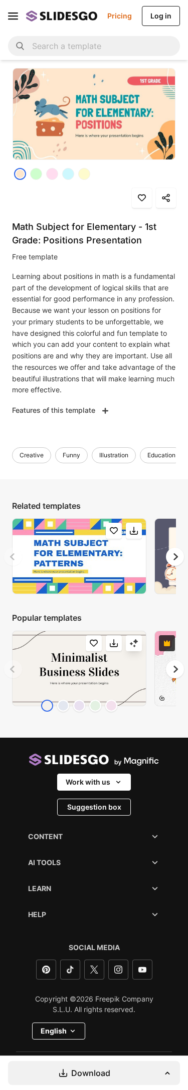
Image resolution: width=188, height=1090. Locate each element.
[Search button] (20, 46)
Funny (71, 455)
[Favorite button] (142, 198)
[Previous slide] (13, 557)
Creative (32, 455)
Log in (160, 15)
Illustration (113, 455)
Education (161, 455)
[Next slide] (175, 557)
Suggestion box (94, 807)
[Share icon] (166, 198)
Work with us (88, 782)
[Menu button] (13, 16)
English (54, 1031)
